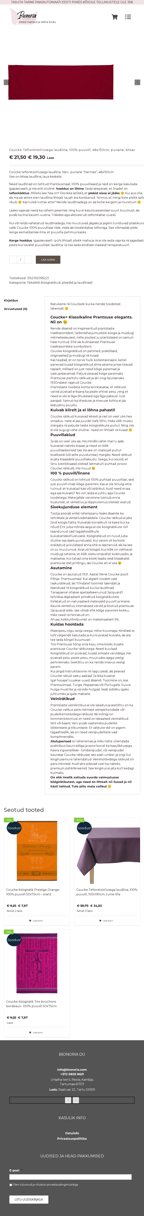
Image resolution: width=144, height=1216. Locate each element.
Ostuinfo (72, 1133)
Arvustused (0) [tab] (15, 309)
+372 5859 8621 (72, 1074)
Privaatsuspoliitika (72, 1138)
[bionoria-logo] (23, 9)
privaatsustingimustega (62, 1184)
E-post (15, 1170)
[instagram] (76, 1100)
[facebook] (68, 1100)
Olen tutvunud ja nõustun (45, 1184)
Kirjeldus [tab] (11, 300)
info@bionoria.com (72, 1069)
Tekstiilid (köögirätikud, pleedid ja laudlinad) (60, 282)
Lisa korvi (48, 259)
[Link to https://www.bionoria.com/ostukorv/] (115, 17)
